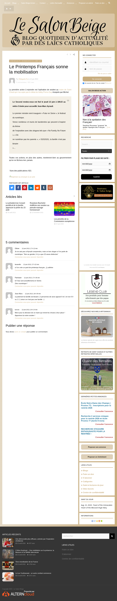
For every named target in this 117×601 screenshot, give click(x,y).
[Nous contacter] (95, 521)
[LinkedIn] (31, 187)
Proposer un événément (97, 457)
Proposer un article (86, 3)
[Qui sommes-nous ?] (92, 521)
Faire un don (88, 474)
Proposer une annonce (97, 447)
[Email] (50, 187)
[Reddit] (37, 187)
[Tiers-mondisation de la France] (8, 569)
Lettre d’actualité (56, 3)
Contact (42, 3)
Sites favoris (88, 489)
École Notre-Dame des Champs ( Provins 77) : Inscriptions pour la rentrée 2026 (96, 405)
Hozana (102, 267)
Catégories (87, 482)
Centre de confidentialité (93, 492)
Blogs (14, 3)
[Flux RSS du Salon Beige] (99, 521)
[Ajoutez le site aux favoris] (97, 521)
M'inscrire (108, 83)
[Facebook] (18, 187)
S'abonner (66, 554)
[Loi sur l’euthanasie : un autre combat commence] (8, 581)
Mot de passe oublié (104, 73)
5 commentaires (21, 82)
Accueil (7, 3)
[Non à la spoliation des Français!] (97, 116)
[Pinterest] (24, 187)
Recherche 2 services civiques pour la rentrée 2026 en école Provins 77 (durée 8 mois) (94, 418)
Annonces (70, 3)
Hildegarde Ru (23, 79)
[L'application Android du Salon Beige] (101, 521)
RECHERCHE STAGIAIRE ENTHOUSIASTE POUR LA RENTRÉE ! (93, 431)
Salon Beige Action (28, 3)
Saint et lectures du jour (93, 485)
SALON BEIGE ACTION (97, 91)
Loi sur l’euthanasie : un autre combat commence (33, 573)
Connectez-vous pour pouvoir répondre (29, 257)
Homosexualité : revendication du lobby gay (25, 61)
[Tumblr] (43, 187)
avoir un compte (20, 332)
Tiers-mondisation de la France (26, 562)
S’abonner (87, 478)
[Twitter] (11, 187)
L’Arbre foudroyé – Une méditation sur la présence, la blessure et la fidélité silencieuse (34, 551)
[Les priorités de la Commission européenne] (64, 215)
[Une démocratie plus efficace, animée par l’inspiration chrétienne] (8, 546)
